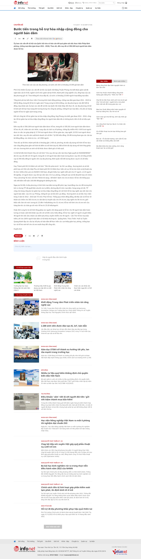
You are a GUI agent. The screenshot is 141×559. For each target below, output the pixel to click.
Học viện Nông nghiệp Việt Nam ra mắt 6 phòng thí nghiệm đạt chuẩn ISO (65, 422)
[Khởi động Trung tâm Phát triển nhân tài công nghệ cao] (63, 277)
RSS (126, 8)
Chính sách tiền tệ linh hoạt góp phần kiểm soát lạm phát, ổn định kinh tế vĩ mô (65, 488)
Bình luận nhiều (119, 81)
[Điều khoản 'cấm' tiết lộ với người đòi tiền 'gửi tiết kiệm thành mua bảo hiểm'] (26, 401)
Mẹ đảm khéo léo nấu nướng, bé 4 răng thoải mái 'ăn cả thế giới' (110, 147)
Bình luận (18, 236)
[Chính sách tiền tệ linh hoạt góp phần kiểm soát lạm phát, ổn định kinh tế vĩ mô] (26, 492)
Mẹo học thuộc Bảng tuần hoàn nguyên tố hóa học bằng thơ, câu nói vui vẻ (111, 110)
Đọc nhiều (104, 81)
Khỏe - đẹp (69, 8)
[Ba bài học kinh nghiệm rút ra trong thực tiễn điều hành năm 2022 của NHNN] (26, 470)
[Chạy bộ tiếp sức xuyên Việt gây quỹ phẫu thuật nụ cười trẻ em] (26, 448)
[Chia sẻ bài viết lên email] (23, 38)
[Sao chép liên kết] (27, 38)
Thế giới (41, 8)
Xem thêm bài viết (53, 527)
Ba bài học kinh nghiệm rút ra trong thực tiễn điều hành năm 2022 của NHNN (64, 467)
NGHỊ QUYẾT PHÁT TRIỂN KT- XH (52, 441)
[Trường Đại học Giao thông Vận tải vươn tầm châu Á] (23, 277)
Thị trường (32, 8)
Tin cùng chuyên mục (23, 295)
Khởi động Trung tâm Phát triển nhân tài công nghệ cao (62, 288)
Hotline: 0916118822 (90, 3)
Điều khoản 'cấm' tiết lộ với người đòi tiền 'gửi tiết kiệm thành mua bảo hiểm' (65, 398)
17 (122, 95)
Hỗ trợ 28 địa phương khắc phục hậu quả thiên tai (66, 508)
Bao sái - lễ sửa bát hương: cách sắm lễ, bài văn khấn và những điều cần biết (111, 140)
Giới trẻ (59, 8)
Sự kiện (98, 8)
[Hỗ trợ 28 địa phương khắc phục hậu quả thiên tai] (26, 513)
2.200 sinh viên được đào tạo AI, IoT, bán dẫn (64, 325)
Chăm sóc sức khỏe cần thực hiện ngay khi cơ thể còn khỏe (83, 288)
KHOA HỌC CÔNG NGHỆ (49, 299)
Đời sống (21, 8)
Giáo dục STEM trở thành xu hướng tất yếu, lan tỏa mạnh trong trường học (65, 351)
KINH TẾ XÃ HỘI (46, 506)
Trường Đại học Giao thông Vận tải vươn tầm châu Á (22, 288)
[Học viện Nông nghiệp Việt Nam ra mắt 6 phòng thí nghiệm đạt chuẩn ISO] (26, 425)
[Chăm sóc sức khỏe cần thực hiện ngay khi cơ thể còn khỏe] (83, 277)
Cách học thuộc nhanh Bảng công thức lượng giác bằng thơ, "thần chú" (109, 94)
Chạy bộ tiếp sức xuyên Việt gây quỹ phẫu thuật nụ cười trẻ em (65, 445)
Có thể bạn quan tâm (23, 267)
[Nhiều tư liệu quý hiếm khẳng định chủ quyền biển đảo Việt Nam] (26, 377)
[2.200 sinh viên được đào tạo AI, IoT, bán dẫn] (26, 330)
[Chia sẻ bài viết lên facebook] (15, 38)
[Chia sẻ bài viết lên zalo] (19, 38)
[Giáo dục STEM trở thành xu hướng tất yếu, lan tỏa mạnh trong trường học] (26, 354)
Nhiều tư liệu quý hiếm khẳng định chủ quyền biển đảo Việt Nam (64, 374)
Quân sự (89, 8)
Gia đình (50, 8)
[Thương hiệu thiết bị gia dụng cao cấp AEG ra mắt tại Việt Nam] (43, 277)
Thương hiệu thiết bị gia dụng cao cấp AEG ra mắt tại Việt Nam (42, 288)
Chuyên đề (18, 25)
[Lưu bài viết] (31, 38)
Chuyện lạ (79, 8)
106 (102, 126)
